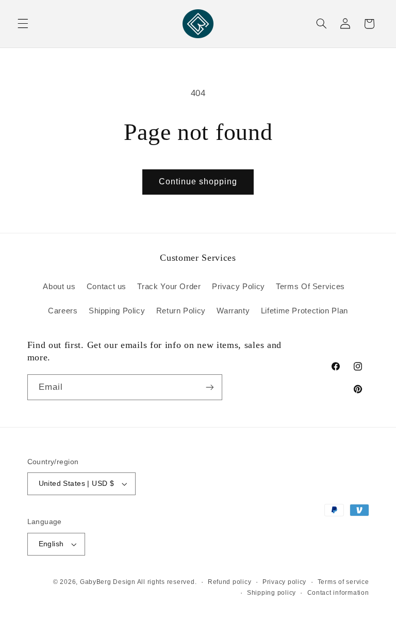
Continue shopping (198, 181)
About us (59, 286)
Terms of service (343, 582)
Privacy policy (284, 582)
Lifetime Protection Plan (304, 311)
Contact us (106, 286)
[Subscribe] (209, 387)
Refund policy (230, 582)
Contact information (338, 593)
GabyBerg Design (108, 582)
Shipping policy (271, 593)
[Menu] (23, 24)
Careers (62, 311)
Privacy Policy (238, 286)
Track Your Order (169, 286)
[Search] (321, 24)
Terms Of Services (310, 286)
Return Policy (181, 311)
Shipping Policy (117, 311)
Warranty (233, 311)
